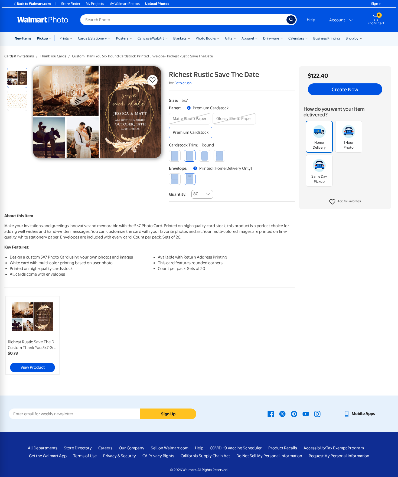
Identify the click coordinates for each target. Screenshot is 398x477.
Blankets (180, 38)
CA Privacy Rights (158, 455)
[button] (345, 202)
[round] (189, 156)
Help (311, 19)
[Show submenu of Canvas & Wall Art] (166, 38)
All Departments (42, 448)
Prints (64, 38)
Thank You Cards (53, 56)
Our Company (131, 448)
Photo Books (206, 38)
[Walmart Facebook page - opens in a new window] (270, 413)
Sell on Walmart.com (169, 448)
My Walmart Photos (124, 4)
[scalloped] (219, 156)
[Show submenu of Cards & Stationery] (109, 38)
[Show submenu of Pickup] (51, 38)
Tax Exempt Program (345, 448)
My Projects (95, 4)
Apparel (248, 38)
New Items (23, 38)
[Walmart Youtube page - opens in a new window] (305, 413)
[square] (175, 156)
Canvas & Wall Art (151, 38)
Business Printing (326, 38)
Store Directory (78, 448)
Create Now (345, 89)
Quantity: (178, 194)
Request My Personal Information (339, 455)
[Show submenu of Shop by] (361, 38)
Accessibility (315, 448)
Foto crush (183, 83)
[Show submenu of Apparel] (256, 38)
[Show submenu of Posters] (130, 38)
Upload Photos (157, 4)
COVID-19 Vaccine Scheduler (236, 448)
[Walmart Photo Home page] (43, 19)
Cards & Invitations (19, 56)
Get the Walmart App (48, 455)
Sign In (376, 4)
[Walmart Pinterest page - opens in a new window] (294, 413)
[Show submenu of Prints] (71, 38)
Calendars (296, 38)
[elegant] (204, 156)
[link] (32, 335)
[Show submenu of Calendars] (306, 38)
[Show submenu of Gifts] (234, 38)
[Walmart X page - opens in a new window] (282, 413)
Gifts (228, 38)
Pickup (42, 38)
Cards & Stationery (92, 38)
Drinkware (271, 38)
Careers (105, 448)
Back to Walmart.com (34, 4)
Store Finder (70, 4)
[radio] (17, 78)
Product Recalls (282, 448)
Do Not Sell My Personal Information (269, 455)
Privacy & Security (119, 455)
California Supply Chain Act (205, 455)
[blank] (175, 179)
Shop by (352, 38)
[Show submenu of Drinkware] (281, 38)
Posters (122, 38)
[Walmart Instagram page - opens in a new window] (317, 413)
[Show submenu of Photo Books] (218, 38)
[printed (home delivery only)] (189, 179)
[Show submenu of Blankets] (189, 38)
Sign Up (168, 413)
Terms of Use (85, 455)
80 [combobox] (195, 193)
